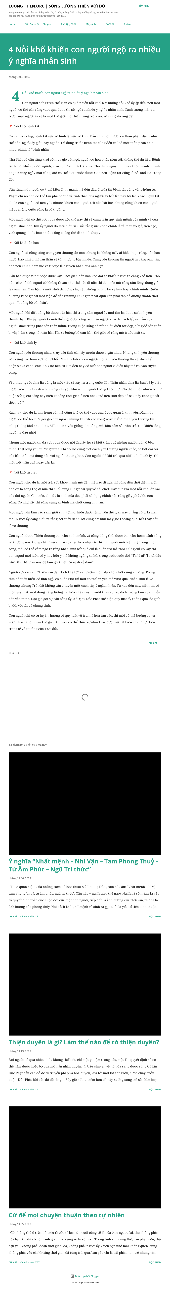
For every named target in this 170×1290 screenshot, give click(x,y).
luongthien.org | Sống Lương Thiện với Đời (58, 6)
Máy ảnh (91, 24)
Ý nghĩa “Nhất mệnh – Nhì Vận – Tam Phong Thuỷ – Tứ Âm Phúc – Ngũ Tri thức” (84, 865)
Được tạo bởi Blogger (87, 1276)
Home (12, 24)
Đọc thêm (155, 916)
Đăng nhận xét (30, 916)
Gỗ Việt (110, 24)
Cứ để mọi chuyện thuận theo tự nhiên (67, 1215)
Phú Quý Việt (68, 24)
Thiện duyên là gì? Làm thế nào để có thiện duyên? (84, 1042)
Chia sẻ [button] (153, 643)
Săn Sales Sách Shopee (38, 24)
